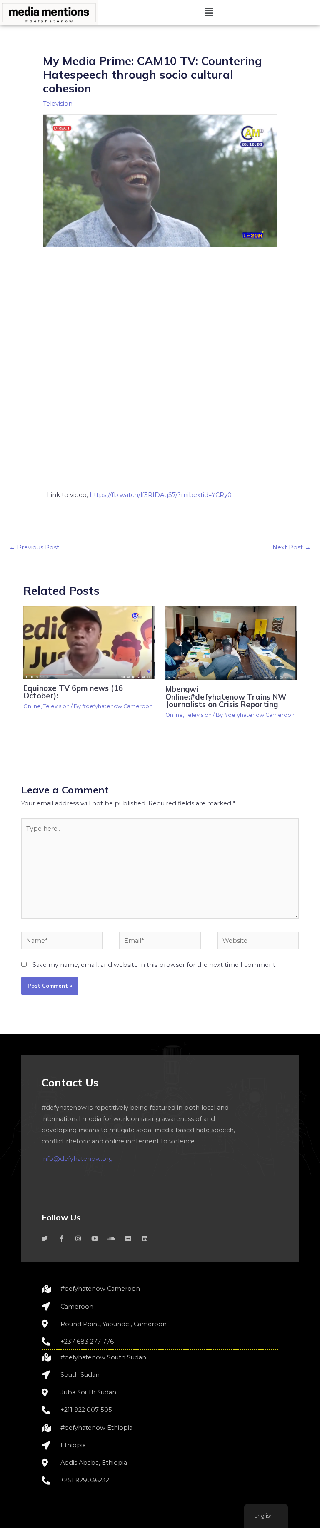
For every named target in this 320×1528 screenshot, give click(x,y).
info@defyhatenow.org (77, 1159)
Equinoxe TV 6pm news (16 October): (73, 692)
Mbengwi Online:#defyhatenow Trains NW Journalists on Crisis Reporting (225, 696)
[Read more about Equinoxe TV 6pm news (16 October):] (89, 642)
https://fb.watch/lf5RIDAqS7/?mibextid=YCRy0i (161, 495)
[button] (209, 12)
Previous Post (34, 547)
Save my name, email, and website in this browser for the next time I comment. (154, 965)
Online (32, 706)
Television (57, 103)
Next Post (291, 547)
